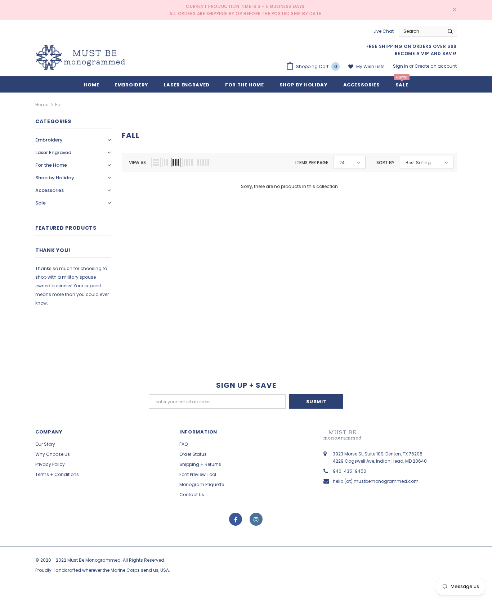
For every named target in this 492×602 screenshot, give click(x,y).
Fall (59, 105)
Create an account (436, 66)
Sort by (385, 163)
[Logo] (80, 57)
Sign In (401, 66)
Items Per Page (311, 163)
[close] (454, 10)
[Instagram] (256, 519)
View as (137, 163)
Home (41, 105)
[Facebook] (235, 519)
